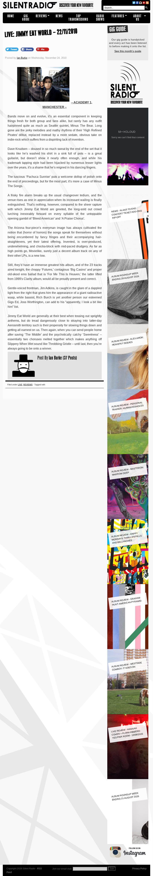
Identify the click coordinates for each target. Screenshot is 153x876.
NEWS (59, 16)
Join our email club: (62, 868)
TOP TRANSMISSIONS (78, 17)
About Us (137, 17)
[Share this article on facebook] (27, 49)
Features (118, 16)
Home (10, 16)
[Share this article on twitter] (12, 49)
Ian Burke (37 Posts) (63, 357)
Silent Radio (51, 5)
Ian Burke (22, 57)
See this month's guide (127, 51)
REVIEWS (41, 16)
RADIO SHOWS (100, 17)
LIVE (20, 384)
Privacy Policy (139, 868)
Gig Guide (26, 17)
